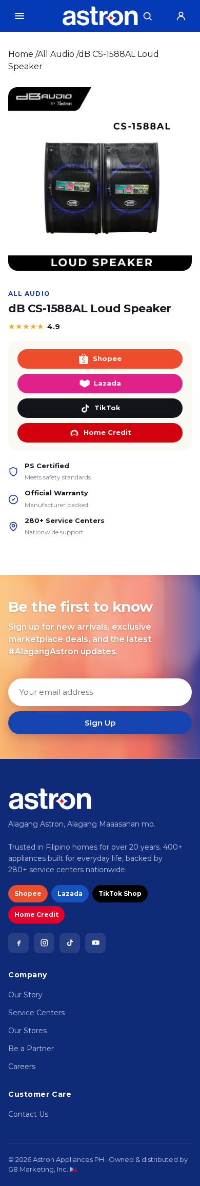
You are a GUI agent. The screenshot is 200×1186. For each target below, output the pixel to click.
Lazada (107, 383)
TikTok (107, 408)
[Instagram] (44, 943)
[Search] (147, 16)
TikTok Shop (120, 893)
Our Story (25, 994)
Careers (21, 1066)
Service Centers (36, 1012)
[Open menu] (19, 16)
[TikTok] (69, 943)
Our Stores (27, 1030)
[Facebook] (18, 943)
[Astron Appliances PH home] (100, 16)
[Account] (181, 16)
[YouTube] (95, 943)
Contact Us (28, 1114)
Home (20, 54)
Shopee (107, 358)
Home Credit (107, 432)
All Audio (55, 54)
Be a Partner (31, 1048)
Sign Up (100, 723)
